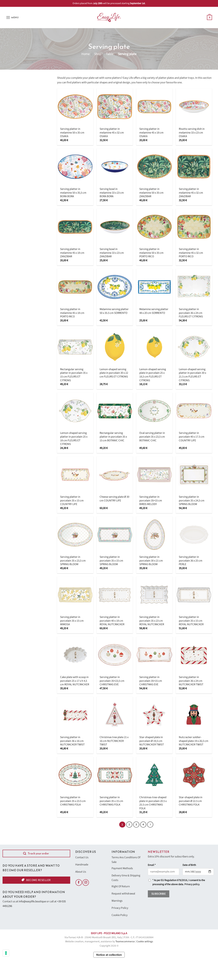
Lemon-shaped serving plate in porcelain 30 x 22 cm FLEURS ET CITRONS (114, 373)
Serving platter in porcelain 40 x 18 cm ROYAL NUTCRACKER (112, 620)
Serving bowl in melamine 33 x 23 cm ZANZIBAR (112, 252)
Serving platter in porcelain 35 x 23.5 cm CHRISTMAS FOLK (73, 801)
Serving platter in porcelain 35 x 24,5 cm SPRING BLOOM (191, 500)
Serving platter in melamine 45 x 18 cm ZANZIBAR (72, 252)
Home (85, 54)
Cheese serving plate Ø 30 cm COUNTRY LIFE (114, 498)
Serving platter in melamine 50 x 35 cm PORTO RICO (151, 252)
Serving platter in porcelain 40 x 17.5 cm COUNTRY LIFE (191, 436)
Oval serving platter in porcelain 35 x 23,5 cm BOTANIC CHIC (152, 436)
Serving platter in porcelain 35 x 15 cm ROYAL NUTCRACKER (191, 620)
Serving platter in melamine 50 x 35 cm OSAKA (72, 132)
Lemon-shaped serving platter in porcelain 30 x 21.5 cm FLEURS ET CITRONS (192, 375)
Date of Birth (189, 865)
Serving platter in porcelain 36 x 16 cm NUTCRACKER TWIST (72, 741)
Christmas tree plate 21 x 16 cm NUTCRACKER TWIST (114, 741)
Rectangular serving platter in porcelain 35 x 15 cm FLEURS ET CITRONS (73, 375)
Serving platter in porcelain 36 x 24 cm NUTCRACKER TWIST (191, 681)
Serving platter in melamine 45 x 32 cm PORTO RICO (191, 252)
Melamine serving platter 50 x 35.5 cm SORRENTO (114, 311)
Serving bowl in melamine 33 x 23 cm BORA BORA (112, 192)
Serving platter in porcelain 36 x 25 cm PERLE (190, 560)
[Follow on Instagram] (85, 882)
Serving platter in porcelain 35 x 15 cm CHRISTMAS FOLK (111, 801)
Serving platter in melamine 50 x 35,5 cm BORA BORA (73, 192)
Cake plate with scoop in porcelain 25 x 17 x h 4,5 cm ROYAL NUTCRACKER (74, 681)
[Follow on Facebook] (78, 882)
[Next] (150, 825)
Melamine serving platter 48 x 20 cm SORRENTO (153, 311)
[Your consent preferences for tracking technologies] (6, 953)
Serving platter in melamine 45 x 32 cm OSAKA (112, 132)
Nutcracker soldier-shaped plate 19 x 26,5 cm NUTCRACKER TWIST (193, 741)
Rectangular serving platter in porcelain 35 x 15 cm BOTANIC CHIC (113, 436)
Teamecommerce (125, 941)
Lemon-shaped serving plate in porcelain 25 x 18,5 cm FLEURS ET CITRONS (152, 375)
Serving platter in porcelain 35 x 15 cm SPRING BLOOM (111, 560)
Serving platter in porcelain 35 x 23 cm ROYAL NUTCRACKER (151, 620)
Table (110, 54)
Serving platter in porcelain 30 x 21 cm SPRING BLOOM (151, 560)
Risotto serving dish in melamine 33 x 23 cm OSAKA (192, 132)
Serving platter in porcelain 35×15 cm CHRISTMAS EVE (150, 681)
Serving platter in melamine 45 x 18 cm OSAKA (151, 132)
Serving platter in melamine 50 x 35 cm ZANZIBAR (151, 192)
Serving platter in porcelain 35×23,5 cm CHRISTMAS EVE (112, 681)
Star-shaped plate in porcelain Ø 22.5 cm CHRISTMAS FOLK (190, 801)
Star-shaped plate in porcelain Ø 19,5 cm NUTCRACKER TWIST (151, 741)
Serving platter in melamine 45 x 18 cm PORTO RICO (72, 313)
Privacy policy (191, 884)
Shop (97, 54)
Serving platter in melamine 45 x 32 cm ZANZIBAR (191, 192)
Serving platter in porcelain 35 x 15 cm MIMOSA (72, 620)
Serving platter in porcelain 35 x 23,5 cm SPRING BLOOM (73, 560)
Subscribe (158, 894)
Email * (152, 865)
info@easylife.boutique (32, 901)
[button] (12, 17)
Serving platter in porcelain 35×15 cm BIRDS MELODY (150, 500)
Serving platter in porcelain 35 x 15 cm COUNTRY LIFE (72, 500)
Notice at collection (109, 954)
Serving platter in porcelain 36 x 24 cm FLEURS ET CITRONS (191, 313)
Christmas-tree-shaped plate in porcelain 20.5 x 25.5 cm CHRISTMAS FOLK (153, 803)
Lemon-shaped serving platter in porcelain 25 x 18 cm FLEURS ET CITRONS (73, 438)
